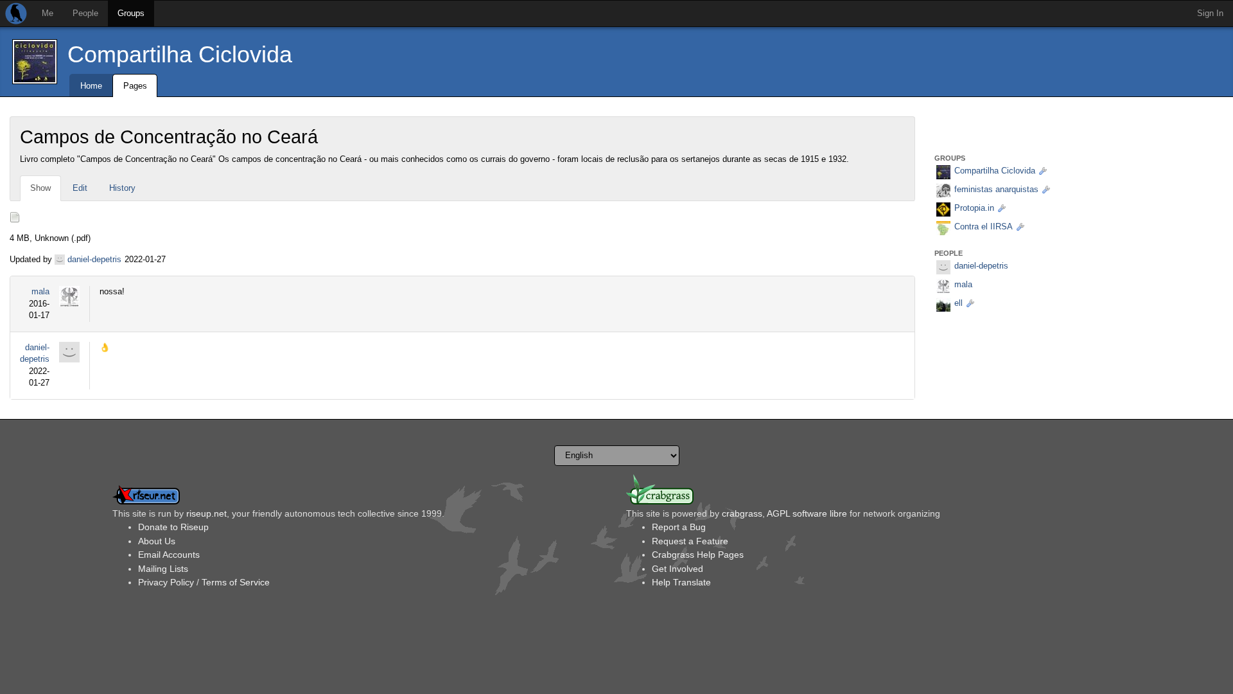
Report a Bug (679, 527)
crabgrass (742, 513)
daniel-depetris (94, 259)
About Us (156, 541)
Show (40, 188)
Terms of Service (236, 582)
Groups (131, 13)
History (122, 188)
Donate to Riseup (173, 527)
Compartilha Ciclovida (179, 54)
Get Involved (677, 569)
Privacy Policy (166, 582)
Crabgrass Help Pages (698, 554)
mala (40, 291)
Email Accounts (169, 554)
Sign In (1210, 13)
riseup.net (206, 513)
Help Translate (681, 582)
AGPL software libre (807, 513)
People (85, 13)
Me (47, 13)
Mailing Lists (163, 569)
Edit (80, 188)
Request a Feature (690, 541)
